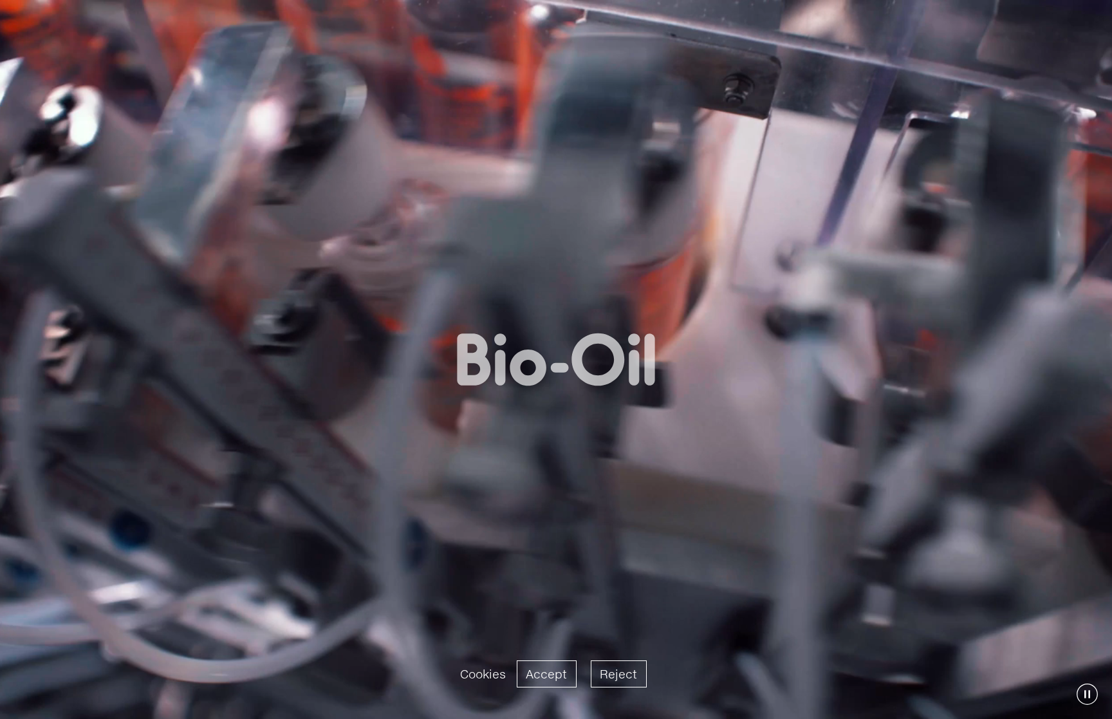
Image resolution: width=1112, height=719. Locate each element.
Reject (618, 674)
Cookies (483, 674)
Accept (546, 674)
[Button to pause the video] (1087, 694)
